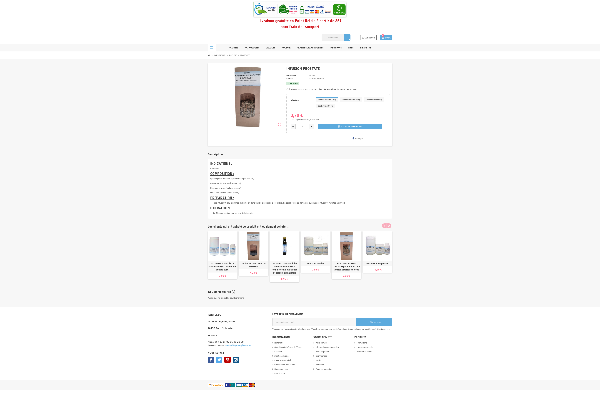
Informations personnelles (327, 347)
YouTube (227, 360)
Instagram (236, 360)
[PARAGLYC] (213, 37)
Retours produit (322, 351)
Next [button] (389, 225)
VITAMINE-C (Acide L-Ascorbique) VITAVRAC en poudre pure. (222, 266)
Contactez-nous (281, 369)
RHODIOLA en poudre (377, 263)
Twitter (219, 360)
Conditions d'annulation (284, 365)
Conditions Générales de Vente (288, 347)
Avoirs (318, 360)
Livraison (278, 351)
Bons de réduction (323, 369)
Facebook (211, 360)
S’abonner (375, 322)
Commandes (321, 356)
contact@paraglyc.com (238, 344)
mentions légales (282, 356)
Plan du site (279, 373)
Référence (291, 75)
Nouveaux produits (364, 347)
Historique (278, 343)
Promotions (361, 343)
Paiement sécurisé (282, 360)
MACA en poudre (315, 263)
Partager (359, 138)
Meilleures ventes (364, 351)
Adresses (319, 365)
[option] (222, 256)
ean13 (289, 79)
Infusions (295, 100)
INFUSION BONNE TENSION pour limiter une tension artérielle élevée (346, 266)
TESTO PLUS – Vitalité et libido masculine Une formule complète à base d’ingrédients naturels (284, 268)
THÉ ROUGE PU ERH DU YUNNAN (253, 265)
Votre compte (321, 343)
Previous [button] (384, 225)
